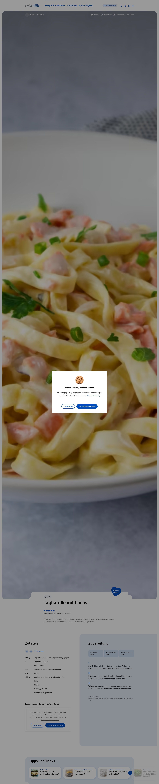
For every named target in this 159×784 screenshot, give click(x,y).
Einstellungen (68, 406)
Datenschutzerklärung (93, 396)
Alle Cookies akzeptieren (87, 406)
